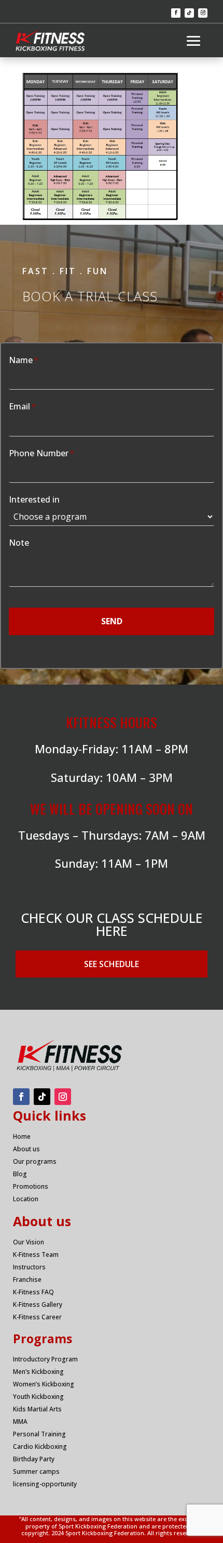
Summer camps (36, 1471)
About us (26, 1149)
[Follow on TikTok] (189, 13)
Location (25, 1198)
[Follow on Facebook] (175, 13)
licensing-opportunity (45, 1484)
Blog (20, 1173)
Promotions (30, 1186)
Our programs (35, 1161)
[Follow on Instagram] (202, 13)
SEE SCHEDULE (111, 964)
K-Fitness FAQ (33, 1292)
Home (22, 1136)
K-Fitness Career (37, 1317)
